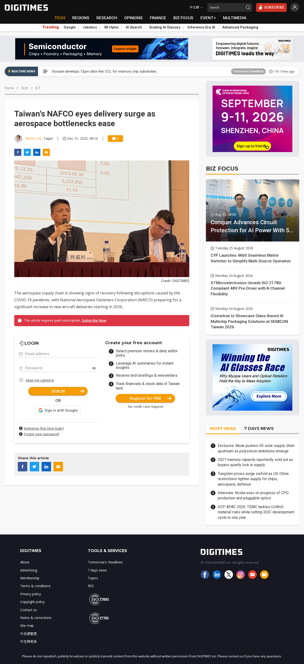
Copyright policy (32, 601)
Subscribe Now (94, 320)
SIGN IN (58, 391)
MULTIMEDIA (234, 17)
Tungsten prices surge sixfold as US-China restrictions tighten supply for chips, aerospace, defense (253, 479)
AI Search (134, 27)
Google (70, 27)
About (24, 562)
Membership (29, 578)
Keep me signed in (40, 380)
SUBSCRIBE (274, 7)
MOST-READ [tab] (223, 428)
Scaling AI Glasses (164, 27)
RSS (91, 586)
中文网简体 (28, 641)
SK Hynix (111, 27)
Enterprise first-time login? (44, 428)
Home (9, 88)
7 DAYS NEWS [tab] (259, 428)
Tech (24, 88)
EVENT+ (208, 17)
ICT (37, 88)
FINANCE (158, 17)
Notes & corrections (36, 617)
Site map (27, 625)
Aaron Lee (34, 138)
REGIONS (80, 17)
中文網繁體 (28, 633)
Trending (50, 27)
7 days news (97, 570)
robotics (90, 27)
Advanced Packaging (240, 27)
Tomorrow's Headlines (248, 71)
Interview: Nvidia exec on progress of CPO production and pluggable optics (253, 495)
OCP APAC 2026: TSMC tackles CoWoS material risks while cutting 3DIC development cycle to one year (256, 512)
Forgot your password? (41, 434)
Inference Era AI (201, 27)
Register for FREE (145, 398)
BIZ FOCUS (183, 17)
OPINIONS (133, 17)
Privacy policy (30, 594)
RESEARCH (106, 17)
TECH (59, 17)
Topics (93, 578)
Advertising (28, 570)
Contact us (28, 610)
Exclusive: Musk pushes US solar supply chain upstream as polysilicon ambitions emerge (256, 448)
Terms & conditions (35, 586)
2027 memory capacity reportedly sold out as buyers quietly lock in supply (255, 462)
